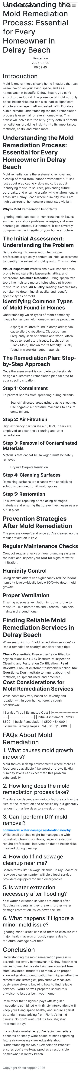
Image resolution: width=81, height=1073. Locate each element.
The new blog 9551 (20, 5)
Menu (66, 5)
